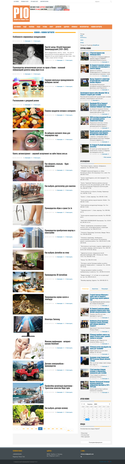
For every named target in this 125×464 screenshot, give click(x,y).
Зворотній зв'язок (44, 1)
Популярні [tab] (105, 289)
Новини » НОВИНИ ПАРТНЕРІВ (44, 32)
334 (28, 428)
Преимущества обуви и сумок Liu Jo (58, 208)
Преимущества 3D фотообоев (56, 274)
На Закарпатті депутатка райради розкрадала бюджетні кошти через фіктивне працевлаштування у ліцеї (100, 310)
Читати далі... (37, 41)
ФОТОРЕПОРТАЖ (84, 27)
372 (68, 430)
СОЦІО (38, 27)
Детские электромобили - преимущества (55, 364)
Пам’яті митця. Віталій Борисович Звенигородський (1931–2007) (58, 48)
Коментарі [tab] (85, 289)
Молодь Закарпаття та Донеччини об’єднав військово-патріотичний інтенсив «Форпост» (99, 80)
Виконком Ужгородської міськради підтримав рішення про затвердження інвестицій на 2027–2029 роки (100, 384)
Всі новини (107, 157)
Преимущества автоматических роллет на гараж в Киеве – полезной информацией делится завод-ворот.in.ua (39, 68)
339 (49, 428)
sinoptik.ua (96, 45)
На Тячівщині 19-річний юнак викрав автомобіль (100, 146)
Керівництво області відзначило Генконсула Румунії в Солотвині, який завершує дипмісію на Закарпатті (99, 323)
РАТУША (45, 27)
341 (57, 428)
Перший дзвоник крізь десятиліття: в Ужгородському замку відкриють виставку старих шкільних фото (100, 133)
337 (40, 428)
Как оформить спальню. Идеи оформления (57, 164)
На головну (16, 1)
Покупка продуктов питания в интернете (60, 110)
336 (36, 428)
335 (32, 428)
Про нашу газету (34, 1)
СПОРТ (51, 27)
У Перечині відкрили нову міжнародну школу (97, 54)
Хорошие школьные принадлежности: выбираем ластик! (59, 81)
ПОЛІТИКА (31, 27)
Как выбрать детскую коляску (56, 407)
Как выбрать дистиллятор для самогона (60, 185)
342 (61, 428)
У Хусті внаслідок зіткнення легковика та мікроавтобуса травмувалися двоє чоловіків (98, 371)
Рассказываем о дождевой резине (26, 100)
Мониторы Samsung (52, 319)
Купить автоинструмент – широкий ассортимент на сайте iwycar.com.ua (40, 153)
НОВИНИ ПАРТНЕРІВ (96, 27)
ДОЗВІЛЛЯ (58, 27)
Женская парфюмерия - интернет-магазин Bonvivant (58, 342)
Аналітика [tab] (95, 289)
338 (44, 428)
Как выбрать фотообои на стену (57, 252)
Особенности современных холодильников (29, 36)
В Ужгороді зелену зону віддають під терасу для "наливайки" (100, 348)
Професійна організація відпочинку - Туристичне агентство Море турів (59, 386)
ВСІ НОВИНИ (17, 27)
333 (24, 428)
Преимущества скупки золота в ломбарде (57, 298)
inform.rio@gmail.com (87, 454)
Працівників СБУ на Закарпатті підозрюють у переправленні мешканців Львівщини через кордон (100, 105)
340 (53, 428)
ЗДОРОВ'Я (66, 27)
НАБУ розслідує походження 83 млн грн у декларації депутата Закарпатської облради (100, 119)
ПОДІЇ (24, 27)
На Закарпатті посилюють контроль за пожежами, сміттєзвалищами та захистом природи (100, 67)
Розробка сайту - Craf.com (105, 461)
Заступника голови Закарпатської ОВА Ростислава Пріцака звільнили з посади (100, 359)
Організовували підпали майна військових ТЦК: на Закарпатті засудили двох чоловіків (94, 94)
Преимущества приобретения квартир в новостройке (60, 231)
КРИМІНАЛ (74, 27)
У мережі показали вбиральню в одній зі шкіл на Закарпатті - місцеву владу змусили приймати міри (99, 297)
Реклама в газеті (24, 1)
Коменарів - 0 (28, 41)
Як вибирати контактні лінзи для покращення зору (57, 134)
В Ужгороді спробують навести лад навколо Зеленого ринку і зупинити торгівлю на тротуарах (100, 336)
